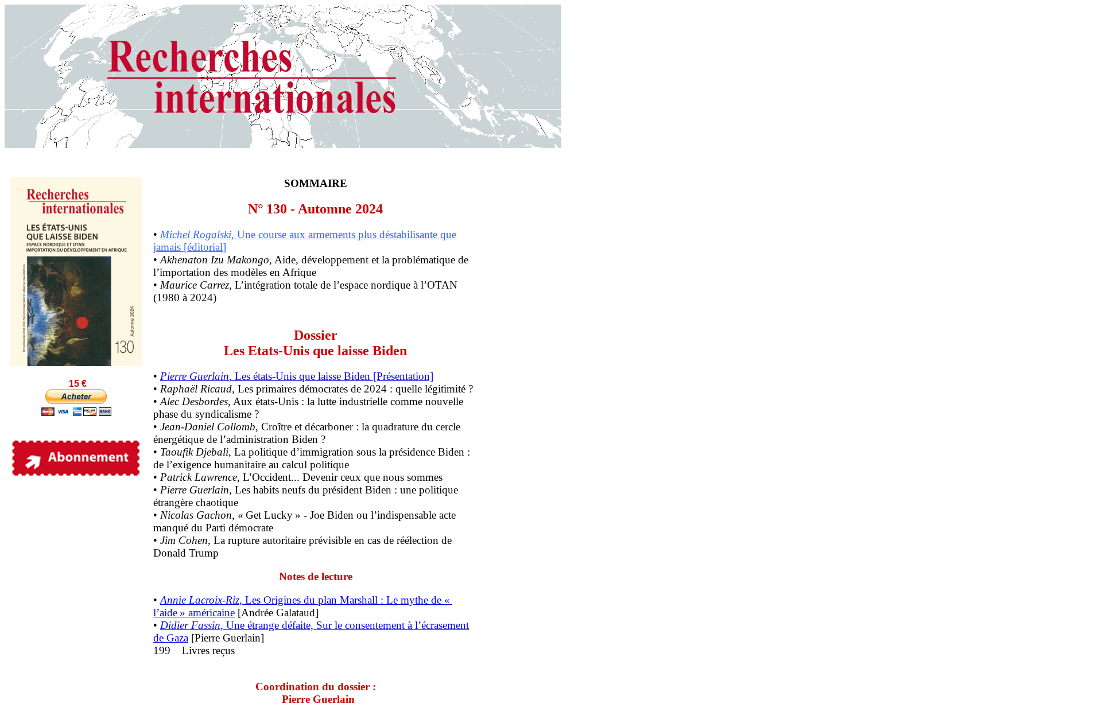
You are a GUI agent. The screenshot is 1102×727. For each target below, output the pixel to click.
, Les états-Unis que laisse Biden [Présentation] (296, 376)
